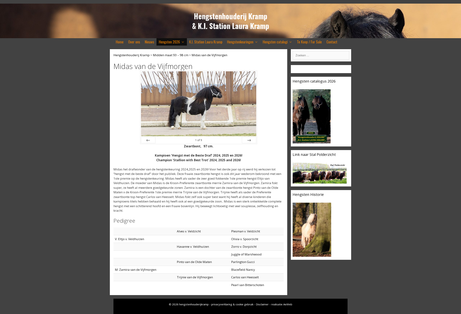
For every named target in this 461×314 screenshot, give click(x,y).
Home (120, 41)
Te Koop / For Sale (309, 41)
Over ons (134, 41)
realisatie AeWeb (281, 304)
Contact (331, 41)
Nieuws (149, 41)
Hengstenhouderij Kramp (230, 16)
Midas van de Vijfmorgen (209, 55)
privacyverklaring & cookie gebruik (232, 304)
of (198, 140)
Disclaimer (262, 304)
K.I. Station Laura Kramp (205, 41)
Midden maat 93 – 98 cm (170, 55)
